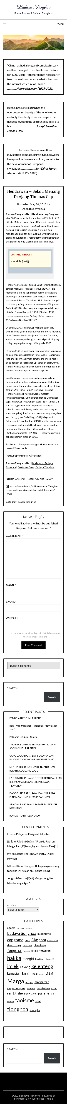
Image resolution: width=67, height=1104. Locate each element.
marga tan (41, 982)
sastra (54, 988)
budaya (29, 928)
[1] (16, 417)
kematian (14, 973)
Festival (26, 951)
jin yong (25, 967)
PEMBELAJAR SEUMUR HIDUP (25, 718)
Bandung (20, 928)
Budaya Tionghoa (33, 7)
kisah (26, 973)
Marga (15, 981)
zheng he (35, 1010)
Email (11, 601)
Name (11, 585)
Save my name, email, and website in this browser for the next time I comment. (35, 635)
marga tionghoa (16, 988)
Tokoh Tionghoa (27, 501)
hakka (14, 958)
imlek (13, 966)
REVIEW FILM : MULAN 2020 (24, 815)
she (20, 993)
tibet (38, 1001)
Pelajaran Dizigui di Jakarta (23, 736)
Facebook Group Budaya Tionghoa (36, 467)
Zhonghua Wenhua (33, 208)
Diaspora (38, 940)
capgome (15, 939)
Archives (11, 905)
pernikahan (43, 988)
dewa (27, 940)
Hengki (28, 959)
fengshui (14, 950)
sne (46, 993)
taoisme (24, 1000)
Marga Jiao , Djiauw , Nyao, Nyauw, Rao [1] (32, 846)
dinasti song (27, 945)
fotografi (45, 950)
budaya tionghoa (21, 933)
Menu (60, 23)
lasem (41, 974)
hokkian (39, 959)
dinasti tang (40, 945)
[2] (36, 432)
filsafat (34, 951)
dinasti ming (52, 940)
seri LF (11, 993)
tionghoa (17, 1009)
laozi (35, 973)
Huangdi (49, 959)
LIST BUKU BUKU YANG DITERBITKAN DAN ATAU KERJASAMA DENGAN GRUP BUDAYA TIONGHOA (35, 782)
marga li (29, 982)
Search (12, 688)
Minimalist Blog (22, 1098)
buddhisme (44, 933)
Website (12, 618)
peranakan (30, 988)
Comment (15, 535)
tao (52, 993)
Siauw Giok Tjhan (33, 993)
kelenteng (42, 966)
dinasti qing (14, 945)
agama (11, 927)
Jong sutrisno (15, 878)
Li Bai (49, 973)
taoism (10, 1001)
